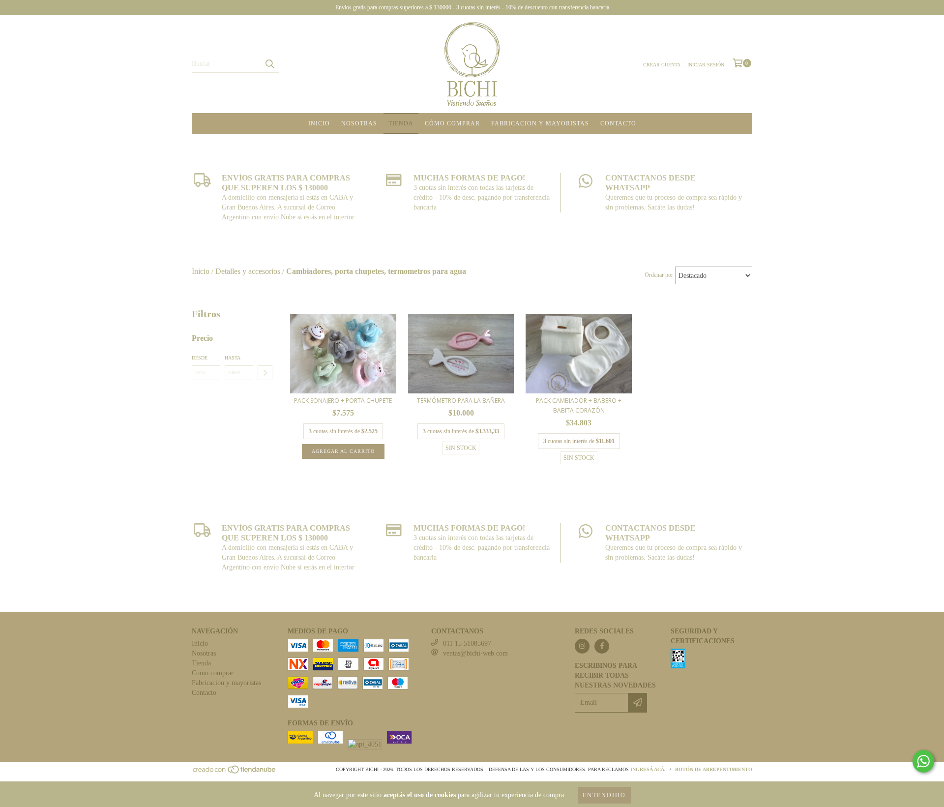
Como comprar (213, 673)
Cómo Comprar (452, 123)
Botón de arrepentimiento (713, 769)
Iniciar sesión (705, 64)
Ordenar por (659, 274)
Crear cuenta (661, 64)
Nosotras (359, 123)
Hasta (232, 357)
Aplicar (265, 372)
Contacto (618, 123)
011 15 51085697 (467, 643)
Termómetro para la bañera (461, 400)
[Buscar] (269, 64)
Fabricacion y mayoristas (540, 123)
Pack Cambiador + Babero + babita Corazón (578, 405)
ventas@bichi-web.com (475, 653)
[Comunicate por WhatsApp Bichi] (923, 761)
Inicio (319, 123)
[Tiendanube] (235, 772)
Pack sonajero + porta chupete (343, 400)
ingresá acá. (648, 769)
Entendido (604, 795)
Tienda (400, 123)
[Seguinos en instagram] (582, 646)
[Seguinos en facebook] (601, 646)
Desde (199, 357)
